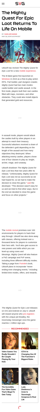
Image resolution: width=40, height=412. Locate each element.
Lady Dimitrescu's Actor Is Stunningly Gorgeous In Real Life (28, 393)
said (29, 183)
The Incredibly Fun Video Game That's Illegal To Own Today (9, 390)
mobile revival (12, 230)
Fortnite (22, 263)
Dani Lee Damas (10, 34)
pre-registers (28, 314)
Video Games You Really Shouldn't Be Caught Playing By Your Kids (9, 357)
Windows (6, 79)
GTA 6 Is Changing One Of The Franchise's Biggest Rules (28, 355)
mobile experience (27, 71)
